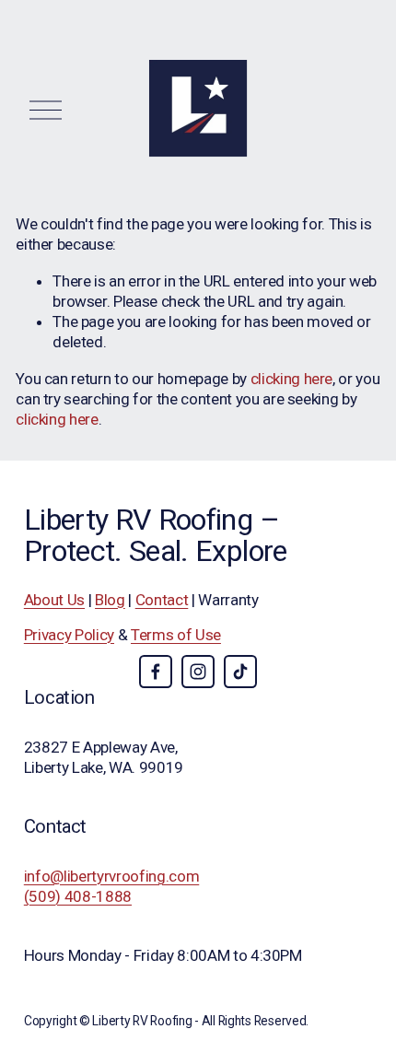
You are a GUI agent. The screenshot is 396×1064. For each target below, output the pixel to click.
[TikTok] (240, 671)
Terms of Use (176, 635)
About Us (54, 599)
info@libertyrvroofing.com (111, 876)
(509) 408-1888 (78, 896)
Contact (162, 599)
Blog (110, 599)
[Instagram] (198, 671)
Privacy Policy (69, 635)
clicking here (291, 378)
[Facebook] (155, 671)
